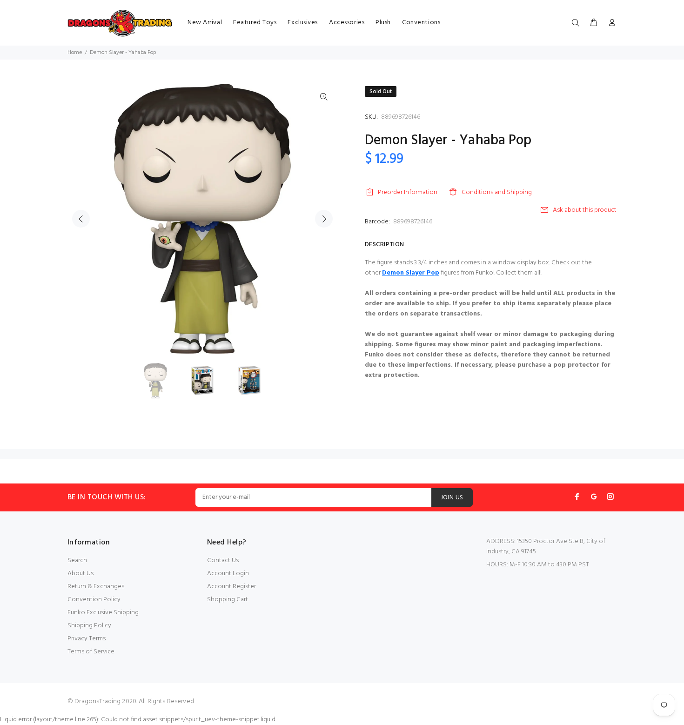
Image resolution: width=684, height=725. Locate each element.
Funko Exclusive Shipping (103, 612)
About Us (80, 573)
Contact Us (223, 560)
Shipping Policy (89, 625)
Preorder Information (407, 192)
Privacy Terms (86, 638)
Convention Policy (94, 599)
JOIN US (452, 497)
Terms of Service (90, 651)
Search (77, 560)
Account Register (231, 586)
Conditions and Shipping (497, 192)
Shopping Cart (227, 599)
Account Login (228, 573)
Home (74, 52)
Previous (81, 219)
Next (324, 219)
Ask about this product (585, 210)
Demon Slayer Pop (410, 273)
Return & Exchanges (95, 586)
